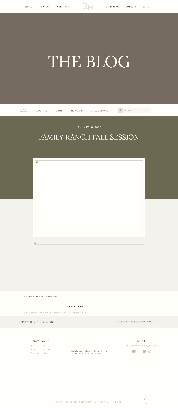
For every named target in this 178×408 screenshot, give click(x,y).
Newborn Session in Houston (138, 322)
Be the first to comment (41, 296)
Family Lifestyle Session (36, 322)
